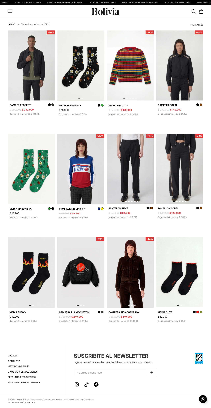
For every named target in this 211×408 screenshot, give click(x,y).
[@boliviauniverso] (77, 385)
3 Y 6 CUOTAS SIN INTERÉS (25, 2)
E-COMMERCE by (15, 403)
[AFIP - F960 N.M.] (199, 358)
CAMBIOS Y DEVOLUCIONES (23, 371)
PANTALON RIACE (118, 208)
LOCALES (13, 355)
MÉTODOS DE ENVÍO (18, 366)
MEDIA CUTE (165, 312)
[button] (10, 11)
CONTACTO (14, 361)
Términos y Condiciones (84, 399)
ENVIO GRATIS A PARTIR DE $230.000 (62, 2)
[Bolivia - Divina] (105, 11)
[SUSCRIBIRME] (151, 372)
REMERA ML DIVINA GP (72, 209)
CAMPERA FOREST (20, 105)
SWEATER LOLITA (118, 105)
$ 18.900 (64, 110)
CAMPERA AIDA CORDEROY (123, 312)
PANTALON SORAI (168, 208)
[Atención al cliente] (203, 399)
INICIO (11, 24)
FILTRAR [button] (195, 24)
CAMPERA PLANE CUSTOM (74, 312)
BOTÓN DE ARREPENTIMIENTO (24, 382)
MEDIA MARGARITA (70, 105)
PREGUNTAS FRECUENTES (22, 377)
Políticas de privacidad (65, 399)
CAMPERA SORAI (167, 105)
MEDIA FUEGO (18, 312)
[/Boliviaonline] (96, 385)
